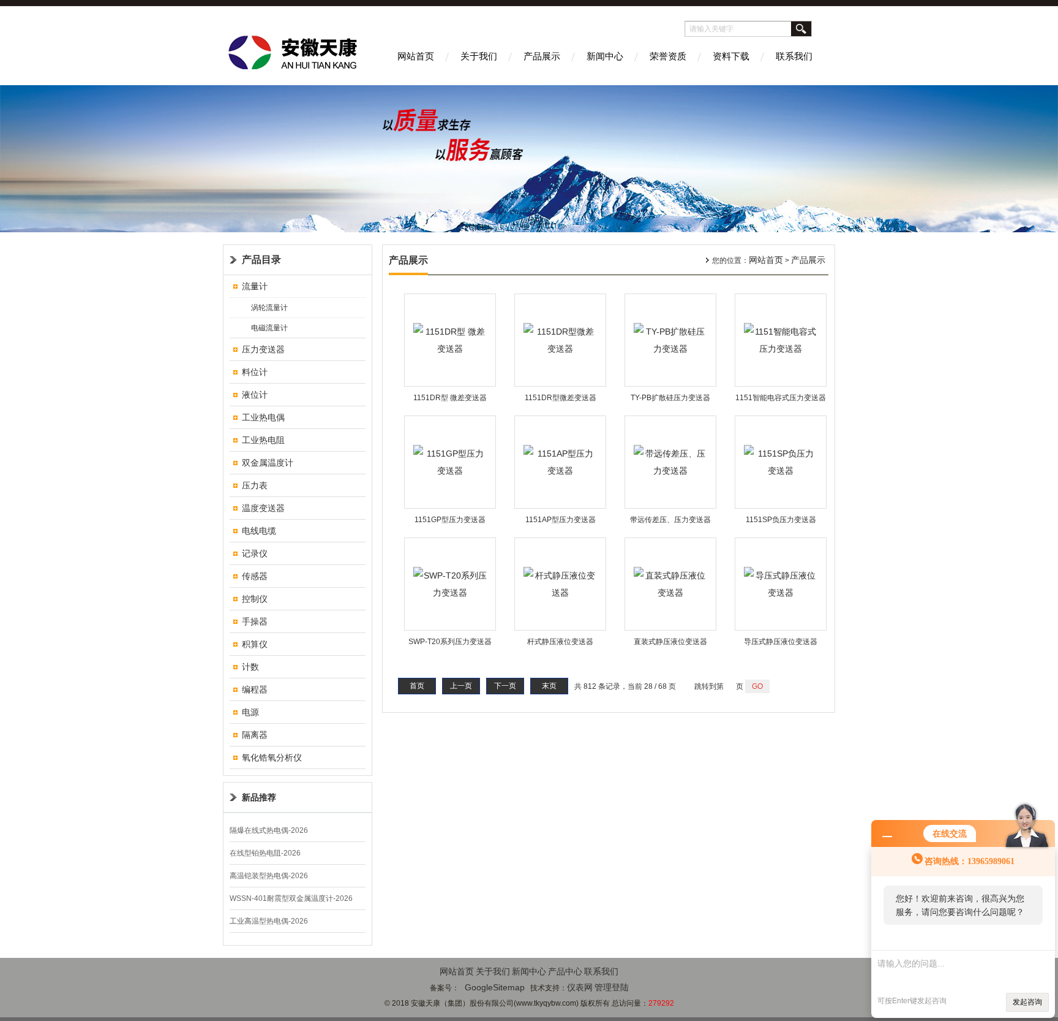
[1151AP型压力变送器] (560, 461)
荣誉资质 (668, 56)
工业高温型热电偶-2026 (269, 921)
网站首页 (415, 56)
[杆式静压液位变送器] (560, 583)
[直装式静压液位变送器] (670, 583)
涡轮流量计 (269, 307)
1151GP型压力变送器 (450, 519)
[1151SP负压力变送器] (780, 461)
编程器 (255, 689)
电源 (250, 712)
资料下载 (731, 56)
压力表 (255, 485)
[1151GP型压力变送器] (450, 461)
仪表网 (580, 987)
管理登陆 (612, 987)
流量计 (255, 286)
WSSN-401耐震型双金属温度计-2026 (291, 898)
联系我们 (794, 56)
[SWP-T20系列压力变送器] (450, 583)
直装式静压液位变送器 (670, 641)
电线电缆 (259, 531)
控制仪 (255, 599)
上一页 (461, 685)
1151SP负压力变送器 (781, 519)
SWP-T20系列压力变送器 (450, 641)
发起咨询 (1027, 1002)
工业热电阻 (263, 440)
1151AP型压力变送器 (560, 519)
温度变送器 (263, 508)
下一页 (505, 685)
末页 (549, 685)
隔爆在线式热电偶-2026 (269, 830)
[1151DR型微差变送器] (560, 339)
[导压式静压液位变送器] (780, 583)
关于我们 (478, 56)
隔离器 (255, 735)
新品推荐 (259, 797)
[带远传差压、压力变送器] (670, 461)
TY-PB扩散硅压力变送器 (670, 397)
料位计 (255, 372)
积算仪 (255, 644)
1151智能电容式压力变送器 (780, 397)
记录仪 (255, 553)
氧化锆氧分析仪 (272, 757)
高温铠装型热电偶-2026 (269, 875)
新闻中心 (605, 56)
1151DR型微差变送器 (560, 397)
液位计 (255, 395)
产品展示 (541, 56)
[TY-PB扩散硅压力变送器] (670, 339)
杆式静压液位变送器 (560, 641)
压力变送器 (263, 349)
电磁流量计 (269, 328)
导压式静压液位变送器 (780, 641)
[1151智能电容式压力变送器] (780, 339)
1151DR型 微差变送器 (450, 397)
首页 (417, 685)
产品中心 (565, 971)
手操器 (255, 621)
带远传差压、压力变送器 (670, 519)
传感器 (255, 576)
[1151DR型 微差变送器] (450, 339)
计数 (250, 667)
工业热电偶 (263, 417)
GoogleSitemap (495, 987)
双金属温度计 (267, 463)
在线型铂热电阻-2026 (265, 853)
